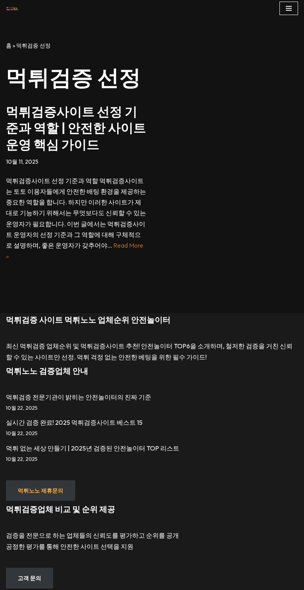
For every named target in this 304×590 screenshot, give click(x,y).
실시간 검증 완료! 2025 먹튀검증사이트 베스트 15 (74, 422)
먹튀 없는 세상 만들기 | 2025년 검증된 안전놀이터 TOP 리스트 (92, 448)
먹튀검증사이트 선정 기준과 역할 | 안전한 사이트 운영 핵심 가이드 (76, 127)
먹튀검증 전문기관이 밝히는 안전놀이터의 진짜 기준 (78, 397)
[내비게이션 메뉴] (288, 8)
